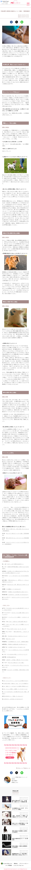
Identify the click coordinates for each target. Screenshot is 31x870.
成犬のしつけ (27, 768)
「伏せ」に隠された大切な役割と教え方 (17, 621)
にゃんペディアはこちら (19, 865)
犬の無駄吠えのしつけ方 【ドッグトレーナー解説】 (20, 809)
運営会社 (16, 863)
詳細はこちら (15, 782)
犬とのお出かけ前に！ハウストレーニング (17, 654)
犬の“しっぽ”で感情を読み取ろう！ (15, 564)
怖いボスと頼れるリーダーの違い (16, 662)
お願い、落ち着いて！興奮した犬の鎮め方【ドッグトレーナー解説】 (20, 817)
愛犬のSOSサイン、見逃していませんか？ (13, 696)
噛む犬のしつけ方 (10, 638)
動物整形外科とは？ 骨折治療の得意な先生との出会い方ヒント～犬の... (20, 855)
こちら (3, 739)
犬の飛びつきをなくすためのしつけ (16, 647)
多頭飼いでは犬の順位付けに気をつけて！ (18, 591)
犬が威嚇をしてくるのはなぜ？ (13, 589)
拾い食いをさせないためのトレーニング (17, 636)
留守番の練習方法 (11, 657)
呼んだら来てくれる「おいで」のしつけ (16, 629)
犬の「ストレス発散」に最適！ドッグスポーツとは (15, 689)
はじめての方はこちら (7, 863)
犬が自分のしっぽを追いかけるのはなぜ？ (18, 594)
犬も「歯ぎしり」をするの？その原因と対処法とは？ (15, 686)
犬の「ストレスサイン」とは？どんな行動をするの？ (15, 680)
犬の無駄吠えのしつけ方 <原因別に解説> (18, 641)
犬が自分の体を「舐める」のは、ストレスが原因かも (15, 683)
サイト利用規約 (9, 865)
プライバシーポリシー (23, 863)
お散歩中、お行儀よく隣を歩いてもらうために (17, 660)
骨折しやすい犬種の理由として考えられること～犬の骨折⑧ (20, 824)
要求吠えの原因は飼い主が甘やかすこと (17, 644)
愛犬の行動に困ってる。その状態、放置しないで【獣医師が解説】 (19, 802)
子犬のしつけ (20, 768)
